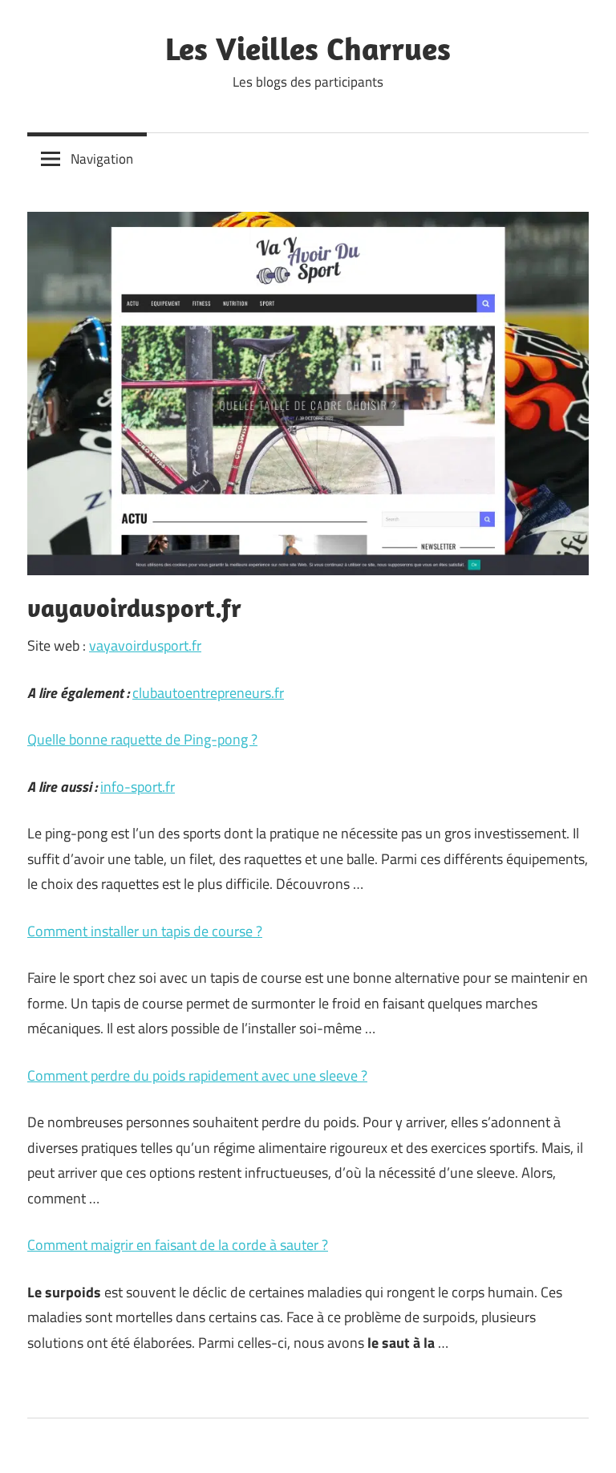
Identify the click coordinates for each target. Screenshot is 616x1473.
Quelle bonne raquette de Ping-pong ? (142, 739)
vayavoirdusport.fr (145, 645)
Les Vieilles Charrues (308, 48)
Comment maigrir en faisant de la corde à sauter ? (177, 1245)
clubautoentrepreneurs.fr (208, 693)
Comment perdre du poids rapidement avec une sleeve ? (197, 1075)
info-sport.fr (137, 786)
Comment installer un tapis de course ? (144, 931)
